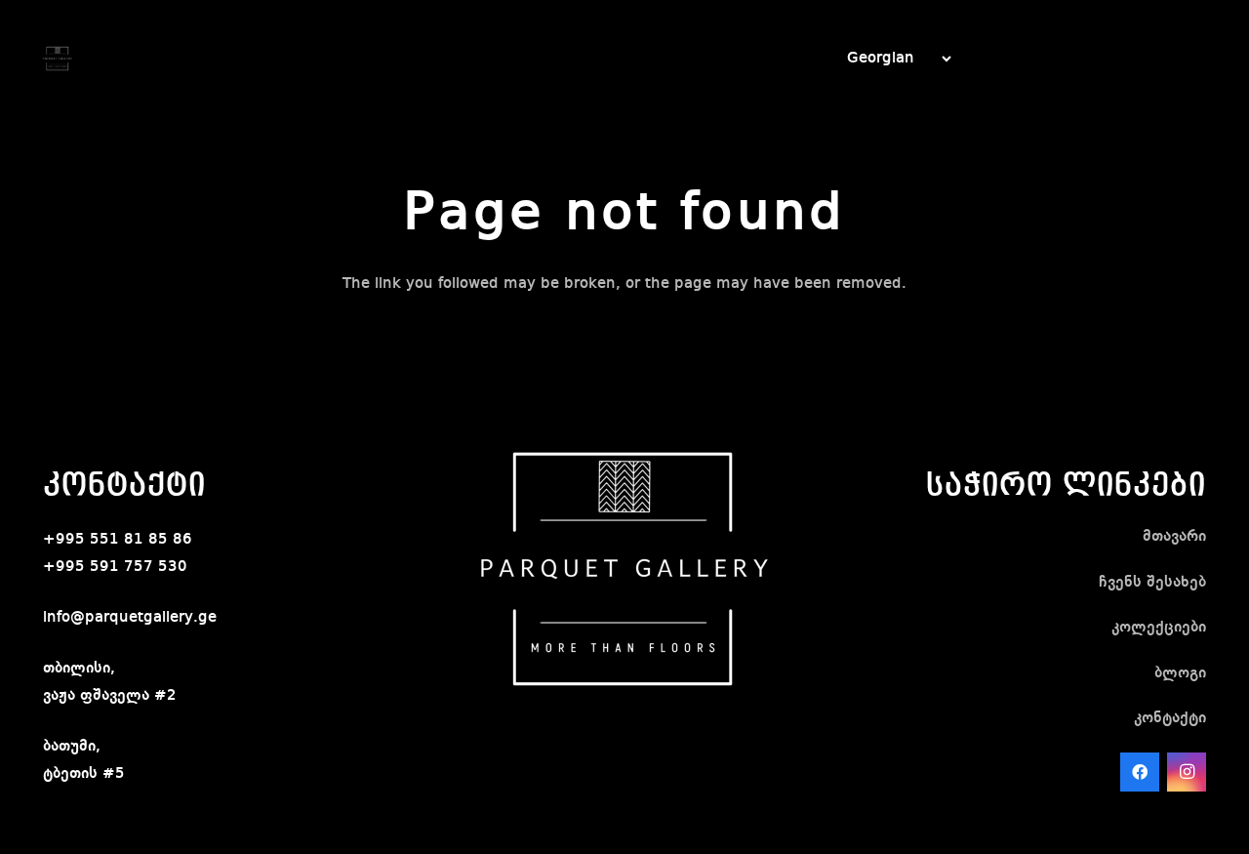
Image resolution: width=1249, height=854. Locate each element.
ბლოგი (1180, 673)
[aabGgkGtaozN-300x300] (57, 58)
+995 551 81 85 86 (117, 540)
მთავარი (1174, 537)
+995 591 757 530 (115, 567)
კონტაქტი (1170, 718)
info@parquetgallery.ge (130, 618)
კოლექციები (1158, 627)
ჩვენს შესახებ (1152, 582)
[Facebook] (1139, 772)
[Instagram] (1186, 772)
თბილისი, (79, 668)
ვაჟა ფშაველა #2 (110, 696)
